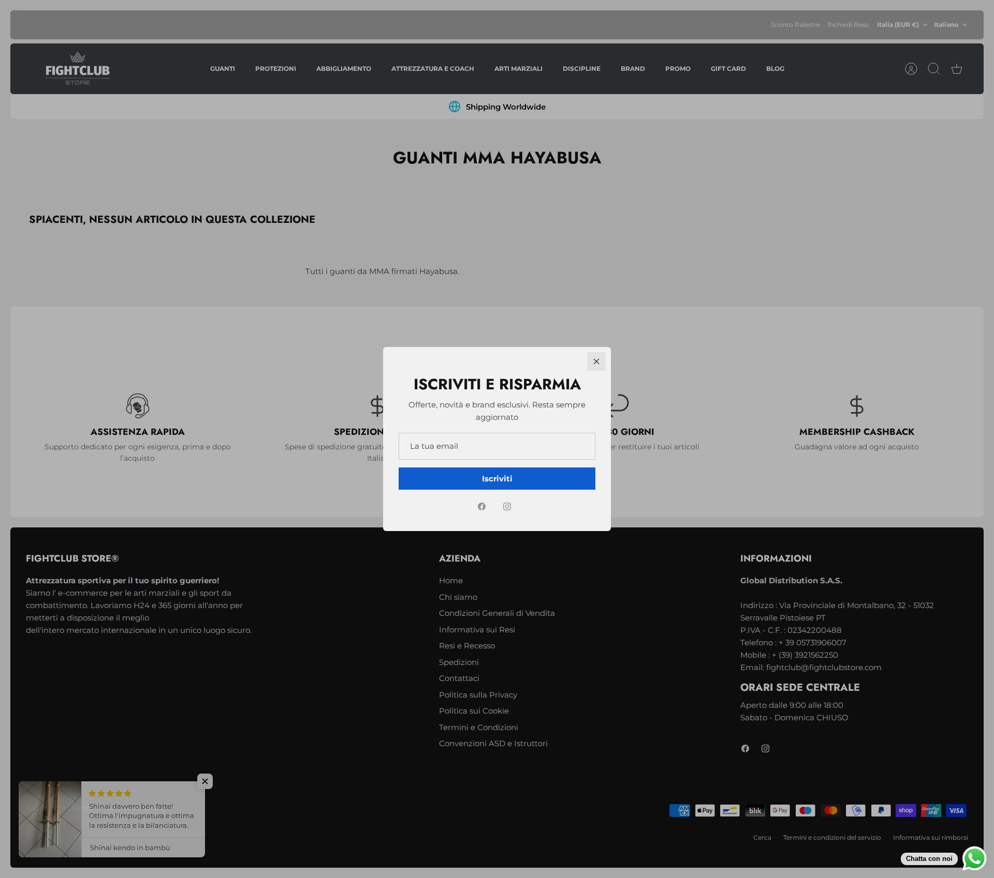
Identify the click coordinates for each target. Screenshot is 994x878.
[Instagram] (507, 506)
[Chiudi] (596, 361)
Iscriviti (497, 478)
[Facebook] (482, 506)
